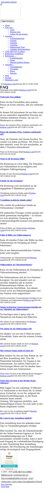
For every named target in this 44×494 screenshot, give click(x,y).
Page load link (6, 484)
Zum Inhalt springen (9, 2)
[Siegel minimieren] (16, 453)
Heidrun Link (10, 84)
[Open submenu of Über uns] (13, 28)
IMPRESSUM (6, 475)
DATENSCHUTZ (21, 475)
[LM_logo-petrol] (10, 19)
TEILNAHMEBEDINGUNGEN (14, 478)
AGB (30, 478)
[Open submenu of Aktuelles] (13, 65)
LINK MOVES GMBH (22, 472)
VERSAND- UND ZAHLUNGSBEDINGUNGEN (21, 482)
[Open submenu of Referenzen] (15, 56)
